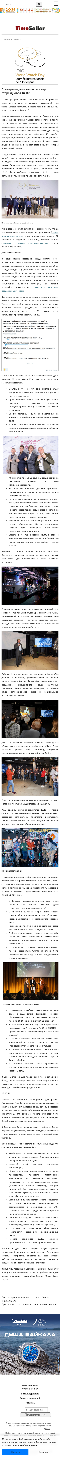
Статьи (16, 39)
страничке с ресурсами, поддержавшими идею (26, 243)
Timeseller (6, 39)
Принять (15, 1452)
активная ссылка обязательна (39, 1304)
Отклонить (43, 1452)
